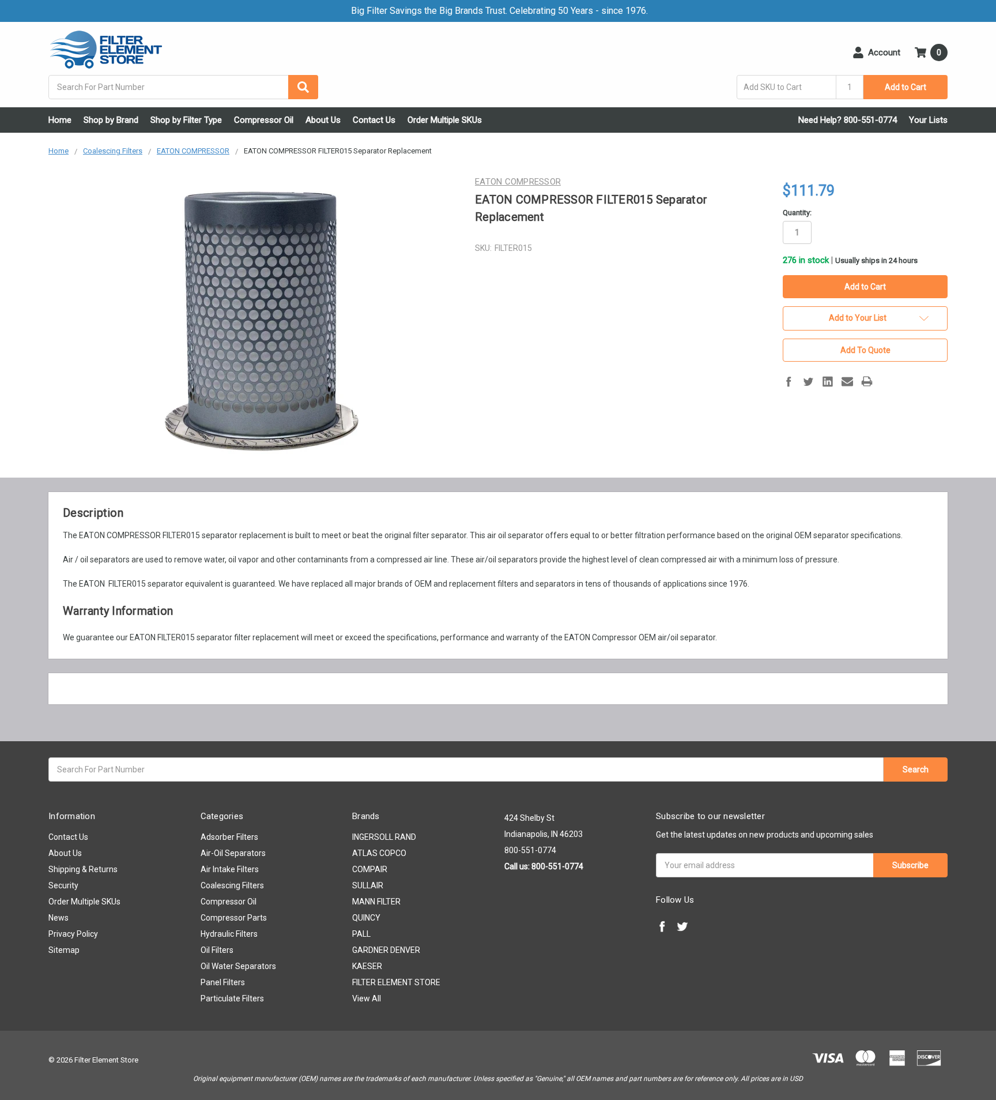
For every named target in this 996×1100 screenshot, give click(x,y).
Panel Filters (223, 982)
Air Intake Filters (230, 869)
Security (63, 885)
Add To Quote (865, 350)
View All (366, 998)
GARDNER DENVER (386, 950)
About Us (323, 120)
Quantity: (797, 212)
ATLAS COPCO (379, 853)
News (58, 917)
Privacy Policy (73, 933)
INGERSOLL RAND (384, 837)
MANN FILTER (376, 901)
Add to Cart (905, 87)
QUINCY (366, 917)
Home (59, 120)
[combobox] (183, 87)
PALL (361, 933)
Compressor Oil (263, 120)
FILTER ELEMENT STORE (396, 982)
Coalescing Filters (232, 885)
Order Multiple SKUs (445, 120)
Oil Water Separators (238, 966)
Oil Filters (217, 950)
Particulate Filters (232, 998)
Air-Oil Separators (233, 853)
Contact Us (374, 120)
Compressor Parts (234, 917)
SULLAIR (367, 885)
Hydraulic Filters (229, 933)
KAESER (367, 966)
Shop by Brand (111, 120)
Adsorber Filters (229, 837)
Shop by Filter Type (186, 120)
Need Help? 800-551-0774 (847, 120)
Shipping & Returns (83, 869)
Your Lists (928, 120)
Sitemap (64, 950)
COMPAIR (369, 869)
